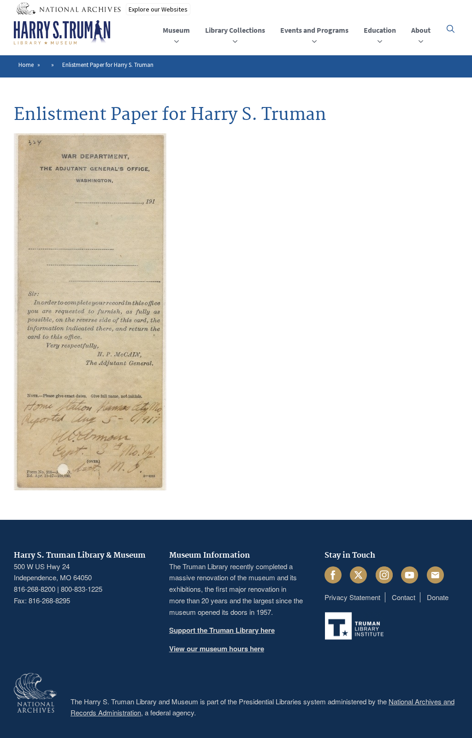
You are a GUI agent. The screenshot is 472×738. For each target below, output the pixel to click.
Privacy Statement (352, 597)
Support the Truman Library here (222, 630)
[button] (450, 29)
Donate (437, 597)
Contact (403, 597)
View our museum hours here (216, 648)
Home (26, 65)
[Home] (62, 32)
